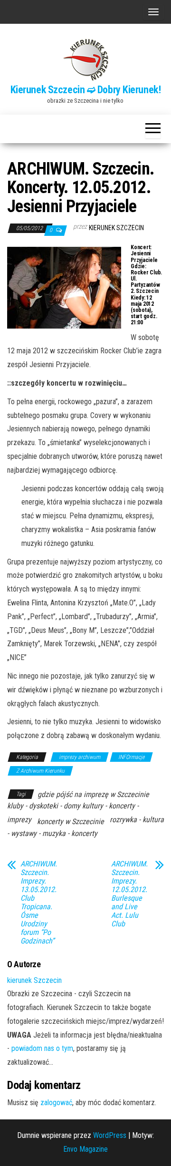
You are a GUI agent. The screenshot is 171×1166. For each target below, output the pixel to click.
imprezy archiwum (79, 757)
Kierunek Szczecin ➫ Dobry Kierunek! (85, 90)
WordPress (109, 1135)
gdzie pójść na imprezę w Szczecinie (93, 794)
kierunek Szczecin (116, 228)
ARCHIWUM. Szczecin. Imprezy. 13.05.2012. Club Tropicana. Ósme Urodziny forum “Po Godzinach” (38, 902)
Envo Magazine (85, 1149)
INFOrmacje (131, 757)
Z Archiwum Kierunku (40, 771)
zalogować (56, 1102)
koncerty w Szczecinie (70, 821)
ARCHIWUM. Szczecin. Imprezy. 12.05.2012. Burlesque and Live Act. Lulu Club (129, 894)
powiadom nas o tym (42, 1048)
